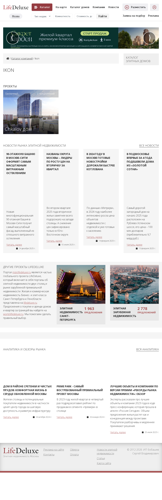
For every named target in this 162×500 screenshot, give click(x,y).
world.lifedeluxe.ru (13, 314)
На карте (61, 7)
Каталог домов (79, 7)
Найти (102, 16)
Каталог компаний (22, 58)
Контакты (48, 454)
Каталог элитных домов (138, 59)
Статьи (101, 458)
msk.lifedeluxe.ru (21, 272)
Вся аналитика (147, 349)
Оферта (74, 449)
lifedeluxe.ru (30, 302)
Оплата (74, 454)
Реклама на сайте (53, 449)
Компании (99, 7)
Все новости (149, 145)
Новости (113, 7)
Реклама (153, 15)
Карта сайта (104, 463)
